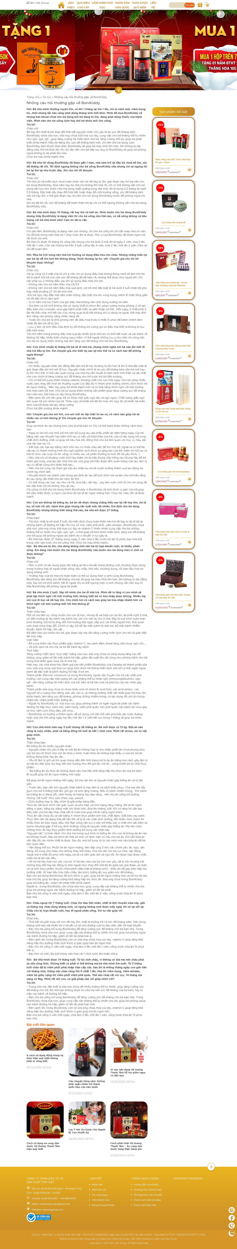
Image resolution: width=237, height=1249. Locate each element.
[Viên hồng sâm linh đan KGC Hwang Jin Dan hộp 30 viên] (173, 573)
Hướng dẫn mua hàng (146, 1184)
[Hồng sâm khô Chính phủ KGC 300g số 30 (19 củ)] (173, 387)
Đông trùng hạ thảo (103, 1205)
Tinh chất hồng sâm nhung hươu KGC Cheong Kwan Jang (173, 347)
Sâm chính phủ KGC (102, 5)
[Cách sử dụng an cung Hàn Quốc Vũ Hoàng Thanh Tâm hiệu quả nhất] (45, 1120)
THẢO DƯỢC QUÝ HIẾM (140, 5)
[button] (5, 48)
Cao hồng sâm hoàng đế (173, 223)
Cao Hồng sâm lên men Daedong (173, 472)
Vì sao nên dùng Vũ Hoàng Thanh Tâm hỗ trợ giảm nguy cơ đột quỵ (128, 1073)
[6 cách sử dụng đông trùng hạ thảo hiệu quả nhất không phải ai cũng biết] (45, 1039)
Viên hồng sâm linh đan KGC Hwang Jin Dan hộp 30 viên (172, 596)
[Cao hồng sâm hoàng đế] (173, 201)
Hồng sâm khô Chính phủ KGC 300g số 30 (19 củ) (172, 410)
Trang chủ (62, 3)
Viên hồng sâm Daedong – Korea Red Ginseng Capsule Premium (171, 284)
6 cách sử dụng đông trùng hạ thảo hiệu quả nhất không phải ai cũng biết (45, 1058)
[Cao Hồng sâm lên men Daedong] (173, 450)
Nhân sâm (97, 1184)
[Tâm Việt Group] (40, 2)
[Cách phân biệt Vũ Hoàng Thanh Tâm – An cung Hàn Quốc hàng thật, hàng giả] (129, 1120)
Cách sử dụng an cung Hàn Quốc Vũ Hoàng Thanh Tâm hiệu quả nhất (43, 1146)
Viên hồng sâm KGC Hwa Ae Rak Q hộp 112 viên (172, 533)
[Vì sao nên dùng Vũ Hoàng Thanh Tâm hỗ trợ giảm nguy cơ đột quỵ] (129, 1046)
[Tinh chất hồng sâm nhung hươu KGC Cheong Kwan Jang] (173, 324)
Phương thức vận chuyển (148, 1194)
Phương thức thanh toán (148, 1189)
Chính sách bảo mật (145, 1205)
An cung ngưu (100, 1194)
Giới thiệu (71, 5)
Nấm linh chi (99, 1189)
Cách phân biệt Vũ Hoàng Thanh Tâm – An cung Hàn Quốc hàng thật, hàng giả (126, 1146)
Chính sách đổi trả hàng (147, 1199)
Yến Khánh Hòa (100, 1199)
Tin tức (47, 96)
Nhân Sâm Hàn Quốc (122, 5)
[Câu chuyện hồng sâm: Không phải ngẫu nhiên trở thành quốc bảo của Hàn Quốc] (87, 1052)
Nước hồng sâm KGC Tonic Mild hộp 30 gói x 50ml (172, 161)
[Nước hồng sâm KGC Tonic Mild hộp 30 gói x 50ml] (173, 138)
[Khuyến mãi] (200, 4)
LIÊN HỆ (153, 5)
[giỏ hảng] (207, 4)
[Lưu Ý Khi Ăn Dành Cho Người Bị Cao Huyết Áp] (87, 1113)
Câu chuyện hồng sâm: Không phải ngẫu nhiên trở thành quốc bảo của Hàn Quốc (87, 1084)
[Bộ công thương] (39, 1221)
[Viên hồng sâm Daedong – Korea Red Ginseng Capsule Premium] (173, 261)
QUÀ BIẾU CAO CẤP (83, 5)
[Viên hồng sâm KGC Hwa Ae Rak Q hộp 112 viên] (173, 510)
